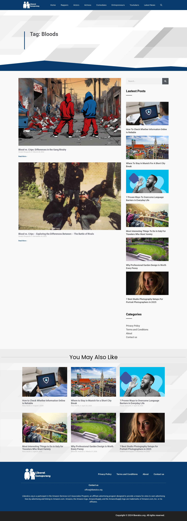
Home (53, 5)
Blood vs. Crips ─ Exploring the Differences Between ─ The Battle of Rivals (56, 234)
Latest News (149, 5)
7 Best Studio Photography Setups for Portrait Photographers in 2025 (139, 447)
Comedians (101, 5)
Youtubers (134, 5)
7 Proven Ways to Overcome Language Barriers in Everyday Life (139, 402)
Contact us (131, 337)
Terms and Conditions (137, 329)
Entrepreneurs (118, 5)
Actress (87, 5)
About (129, 333)
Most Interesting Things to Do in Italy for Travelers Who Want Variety (42, 447)
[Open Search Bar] (161, 5)
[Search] (165, 81)
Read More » (22, 156)
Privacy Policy (133, 325)
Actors (76, 5)
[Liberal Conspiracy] (31, 5)
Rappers (64, 5)
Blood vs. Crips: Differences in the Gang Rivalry (42, 149)
